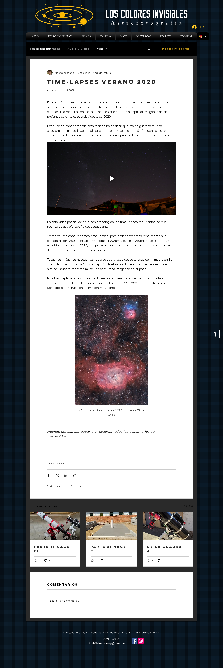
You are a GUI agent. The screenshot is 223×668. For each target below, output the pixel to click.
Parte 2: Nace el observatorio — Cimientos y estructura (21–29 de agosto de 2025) (111, 549)
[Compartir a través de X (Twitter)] (57, 475)
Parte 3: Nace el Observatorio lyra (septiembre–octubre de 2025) (52, 549)
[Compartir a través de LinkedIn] (65, 475)
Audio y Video (78, 49)
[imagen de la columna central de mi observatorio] (111, 526)
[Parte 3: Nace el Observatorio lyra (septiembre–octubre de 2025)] (55, 526)
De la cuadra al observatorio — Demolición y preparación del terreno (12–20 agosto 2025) (168, 549)
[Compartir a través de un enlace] (74, 475)
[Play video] (111, 178)
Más (100, 49)
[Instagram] (141, 641)
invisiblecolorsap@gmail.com (109, 643)
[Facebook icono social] (134, 641)
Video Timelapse (57, 463)
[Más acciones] (174, 73)
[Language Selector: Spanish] (203, 36)
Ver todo (188, 505)
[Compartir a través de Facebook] (48, 475)
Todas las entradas (45, 49)
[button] (149, 48)
